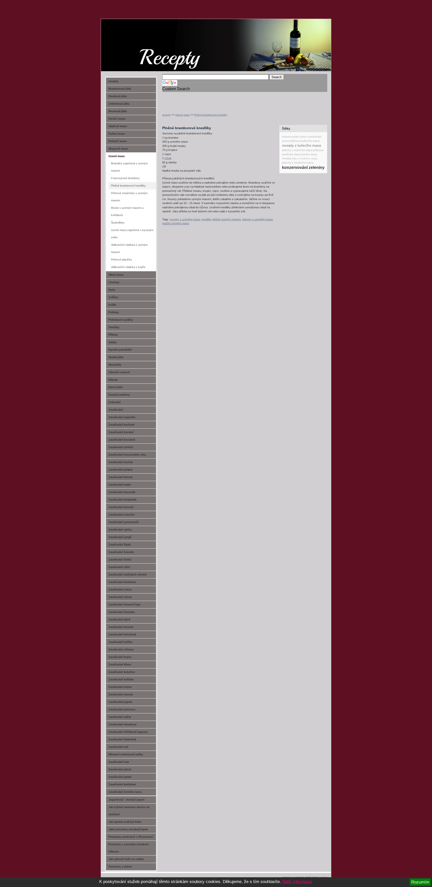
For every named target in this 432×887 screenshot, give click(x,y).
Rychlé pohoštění (120, 349)
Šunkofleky (117, 222)
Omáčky (113, 327)
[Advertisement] (220, 99)
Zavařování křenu (119, 664)
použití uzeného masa (175, 223)
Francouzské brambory (125, 178)
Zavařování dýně (119, 619)
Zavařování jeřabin (120, 469)
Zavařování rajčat (119, 716)
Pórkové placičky (121, 259)
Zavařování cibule (120, 596)
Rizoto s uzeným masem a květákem (127, 211)
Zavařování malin (119, 484)
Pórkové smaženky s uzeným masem (129, 197)
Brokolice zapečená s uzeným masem (129, 167)
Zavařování (115, 409)
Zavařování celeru (120, 589)
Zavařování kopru (120, 656)
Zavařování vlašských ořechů (127, 574)
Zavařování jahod (119, 769)
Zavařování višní (119, 567)
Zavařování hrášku (120, 641)
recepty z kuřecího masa (301, 145)
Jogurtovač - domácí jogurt (126, 799)
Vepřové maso (117, 126)
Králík (112, 304)
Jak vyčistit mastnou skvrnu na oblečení (129, 811)
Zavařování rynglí (119, 537)
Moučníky (114, 364)
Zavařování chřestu (121, 649)
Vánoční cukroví (119, 372)
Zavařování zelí (118, 746)
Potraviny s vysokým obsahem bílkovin (128, 848)
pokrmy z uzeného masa (257, 219)
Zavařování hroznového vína (127, 454)
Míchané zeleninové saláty (125, 754)
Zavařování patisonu (122, 709)
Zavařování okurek (120, 694)
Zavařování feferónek (122, 634)
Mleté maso (116, 274)
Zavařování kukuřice (121, 671)
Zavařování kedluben (122, 784)
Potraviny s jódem (120, 866)
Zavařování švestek (121, 552)
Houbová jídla (117, 96)
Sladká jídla (116, 357)
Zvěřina (113, 297)
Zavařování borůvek (121, 424)
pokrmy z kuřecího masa (297, 150)
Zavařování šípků (119, 544)
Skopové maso (118, 148)
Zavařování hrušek (120, 462)
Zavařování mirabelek (122, 499)
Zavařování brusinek (121, 439)
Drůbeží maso (117, 141)
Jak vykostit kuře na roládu (126, 859)
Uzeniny (113, 282)
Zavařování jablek (120, 776)
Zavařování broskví (121, 432)
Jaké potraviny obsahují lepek (128, 829)
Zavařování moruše (121, 507)
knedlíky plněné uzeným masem (221, 219)
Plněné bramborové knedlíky (210, 114)
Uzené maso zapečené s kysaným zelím (132, 234)
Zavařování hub (118, 761)
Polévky (113, 312)
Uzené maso (182, 114)
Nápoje (113, 379)
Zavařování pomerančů (123, 522)
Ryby (111, 289)
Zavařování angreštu (122, 417)
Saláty (112, 342)
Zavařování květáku (121, 679)
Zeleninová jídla (118, 103)
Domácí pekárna (119, 394)
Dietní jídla (115, 387)
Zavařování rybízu (120, 529)
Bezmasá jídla (117, 111)
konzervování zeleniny (303, 167)
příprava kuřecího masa (305, 140)
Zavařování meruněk (121, 492)
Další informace (297, 881)
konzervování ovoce (294, 136)
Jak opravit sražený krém (124, 821)
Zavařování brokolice (122, 582)
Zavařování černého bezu (125, 791)
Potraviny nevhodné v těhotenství (130, 836)
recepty (166, 114)
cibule (168, 158)
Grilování (114, 402)
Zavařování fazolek (120, 626)
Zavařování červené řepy (124, 604)
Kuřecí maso (116, 133)
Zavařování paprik (120, 701)
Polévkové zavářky (120, 319)
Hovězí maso (117, 118)
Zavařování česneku (121, 611)
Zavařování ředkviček (122, 739)
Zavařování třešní (119, 559)
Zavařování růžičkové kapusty (128, 731)
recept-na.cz (129, 37)
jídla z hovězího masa (304, 158)
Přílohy (113, 334)
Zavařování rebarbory (122, 724)
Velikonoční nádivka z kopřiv (128, 267)
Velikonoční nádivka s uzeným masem (129, 248)
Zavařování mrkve (120, 686)
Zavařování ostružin (121, 514)
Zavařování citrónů (120, 447)
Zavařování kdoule (120, 477)
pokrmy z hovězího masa (297, 162)
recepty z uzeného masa (185, 219)
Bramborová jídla (119, 88)
